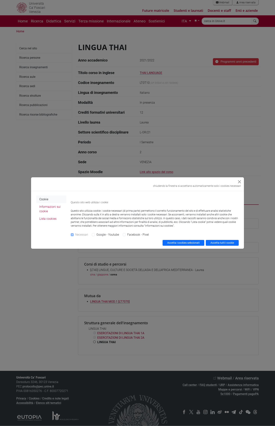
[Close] (239, 182)
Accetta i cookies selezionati (183, 242)
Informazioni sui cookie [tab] (50, 209)
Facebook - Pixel (138, 234)
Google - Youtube (107, 234)
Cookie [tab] (43, 199)
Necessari (81, 234)
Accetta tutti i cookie (222, 242)
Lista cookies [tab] (47, 218)
